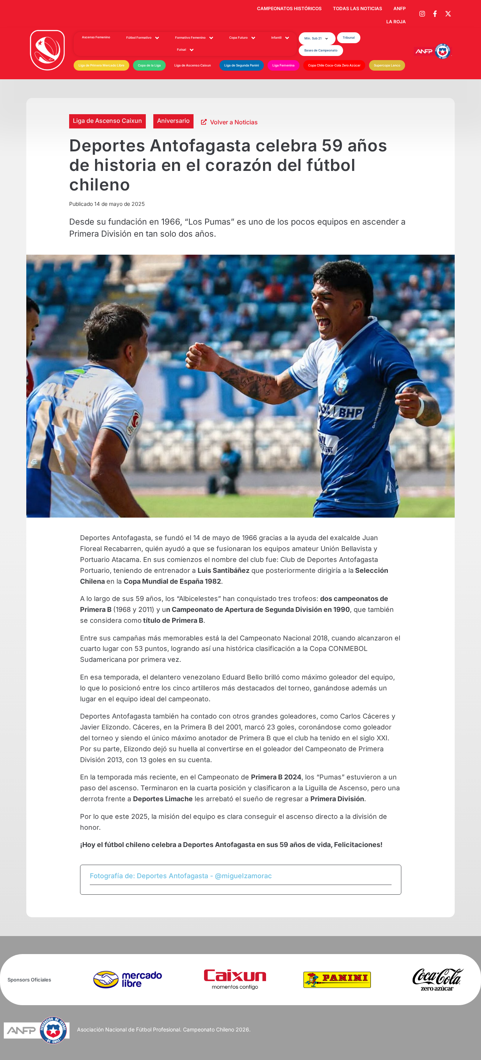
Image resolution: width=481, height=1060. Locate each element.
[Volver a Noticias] (204, 122)
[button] (317, 38)
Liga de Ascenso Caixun (107, 120)
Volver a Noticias (234, 122)
